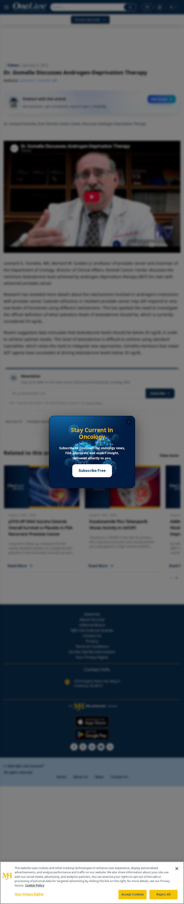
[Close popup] (129, 422)
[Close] (177, 869)
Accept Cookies (132, 894)
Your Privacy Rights (29, 894)
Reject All (163, 894)
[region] (92, 882)
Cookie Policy (34, 885)
